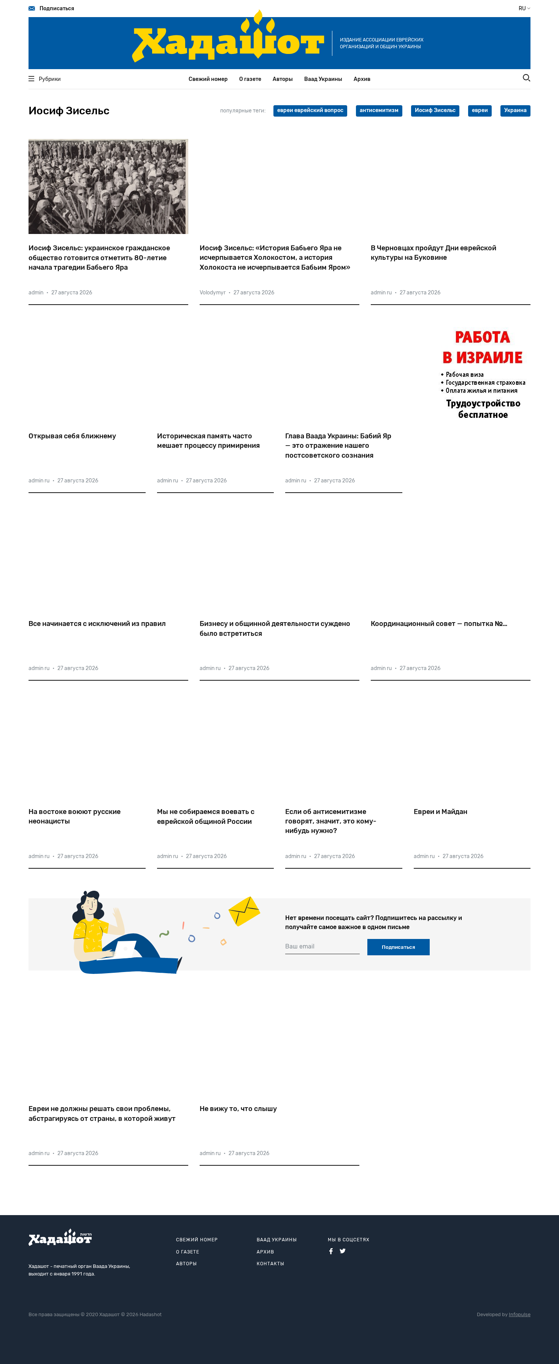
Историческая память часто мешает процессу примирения (208, 441)
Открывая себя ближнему (72, 436)
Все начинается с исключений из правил (97, 624)
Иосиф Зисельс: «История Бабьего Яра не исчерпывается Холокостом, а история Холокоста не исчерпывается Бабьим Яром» (275, 257)
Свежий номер (208, 79)
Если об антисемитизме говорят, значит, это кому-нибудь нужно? (330, 821)
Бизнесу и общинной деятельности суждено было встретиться (275, 628)
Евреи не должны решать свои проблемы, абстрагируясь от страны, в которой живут (102, 1113)
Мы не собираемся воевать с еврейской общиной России (205, 816)
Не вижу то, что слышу (238, 1109)
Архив (362, 79)
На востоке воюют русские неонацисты (75, 816)
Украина (515, 110)
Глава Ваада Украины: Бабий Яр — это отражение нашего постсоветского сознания (338, 445)
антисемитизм (379, 110)
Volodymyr (213, 292)
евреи (480, 110)
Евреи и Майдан (440, 812)
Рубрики (50, 79)
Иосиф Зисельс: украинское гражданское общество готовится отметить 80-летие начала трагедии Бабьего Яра (99, 257)
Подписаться (57, 8)
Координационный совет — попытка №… (439, 624)
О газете (250, 79)
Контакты (270, 1263)
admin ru (381, 292)
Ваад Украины (323, 79)
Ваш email (299, 946)
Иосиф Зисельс (435, 110)
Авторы (283, 79)
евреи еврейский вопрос (310, 110)
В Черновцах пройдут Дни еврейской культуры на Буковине (433, 253)
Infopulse (519, 1314)
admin (36, 292)
